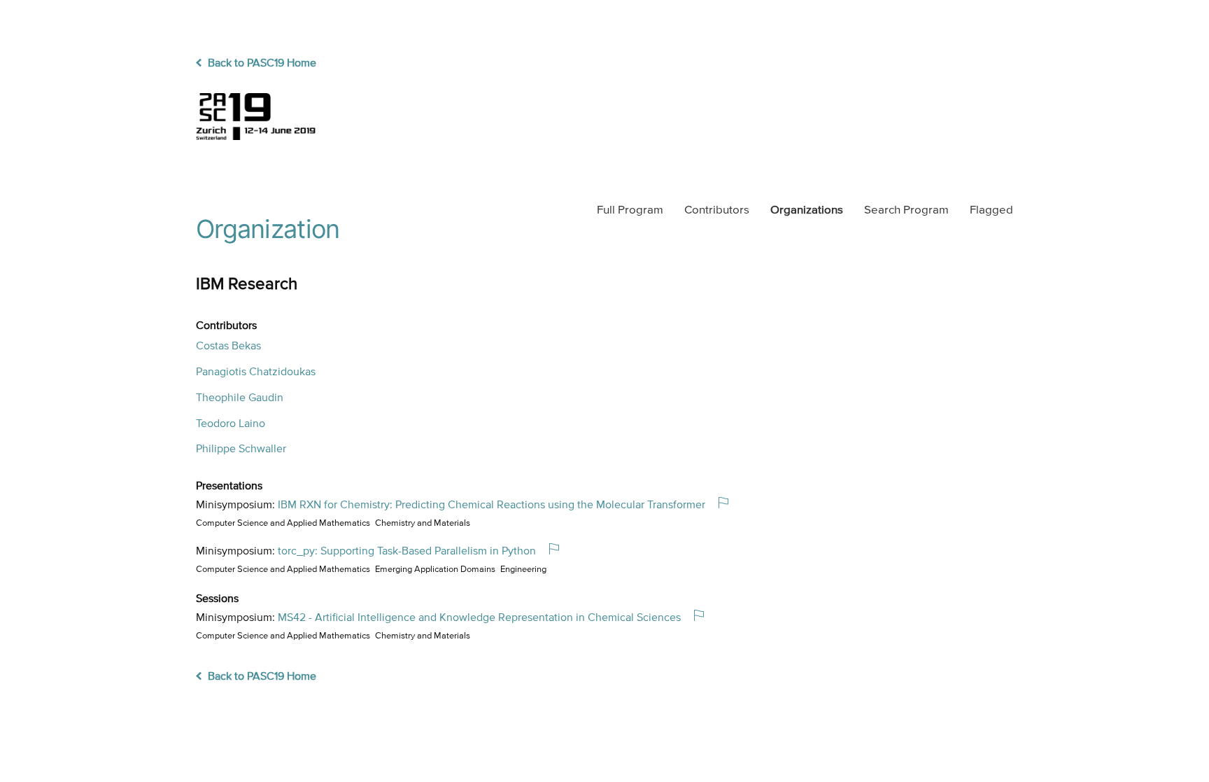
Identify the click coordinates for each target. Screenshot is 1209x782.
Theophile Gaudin (239, 398)
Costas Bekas (228, 346)
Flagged (991, 210)
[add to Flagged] (729, 503)
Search (906, 210)
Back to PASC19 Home (260, 63)
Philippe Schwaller (241, 449)
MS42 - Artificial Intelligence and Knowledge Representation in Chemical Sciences (479, 618)
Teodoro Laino (230, 424)
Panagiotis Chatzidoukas (256, 372)
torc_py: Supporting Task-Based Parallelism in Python (407, 551)
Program (630, 210)
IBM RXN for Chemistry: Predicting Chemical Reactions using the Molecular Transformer (491, 505)
